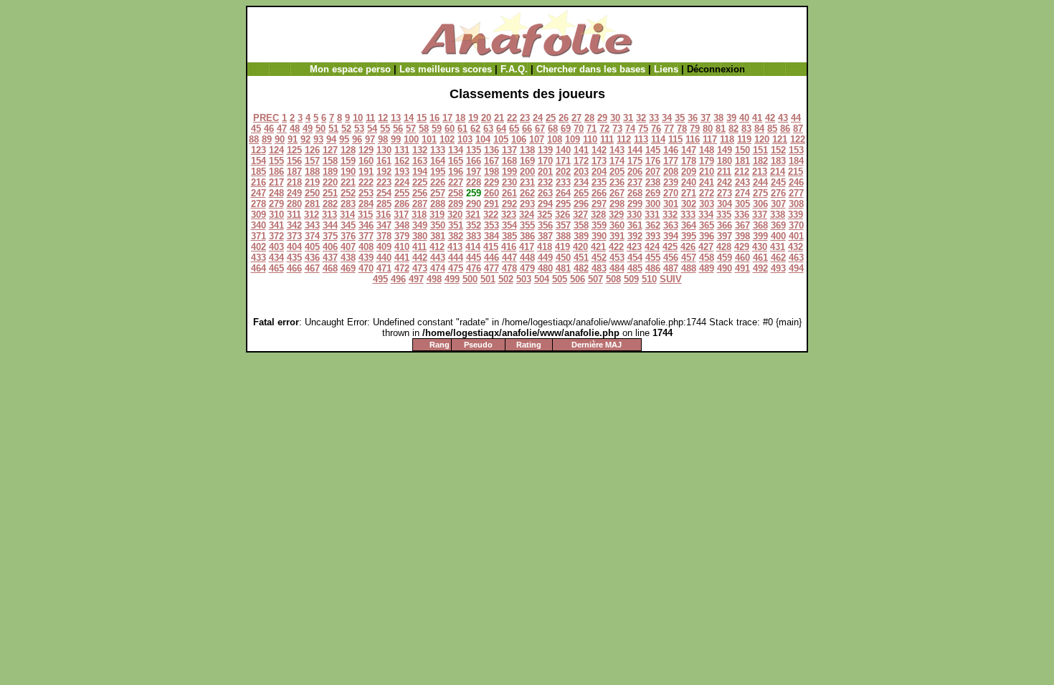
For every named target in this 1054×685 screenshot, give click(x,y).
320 (454, 214)
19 (473, 117)
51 (333, 128)
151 (760, 150)
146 (670, 150)
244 (760, 182)
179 (706, 160)
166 (473, 160)
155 (276, 160)
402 (258, 246)
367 (742, 225)
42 (770, 117)
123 (258, 150)
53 (359, 128)
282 (330, 203)
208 (670, 171)
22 (512, 117)
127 (330, 150)
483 (599, 268)
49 (308, 128)
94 (331, 139)
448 (527, 257)
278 (258, 203)
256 (419, 193)
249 (294, 193)
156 (294, 160)
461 (760, 257)
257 (437, 193)
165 (455, 160)
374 (312, 236)
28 (589, 117)
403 (276, 246)
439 (366, 257)
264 (563, 193)
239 (670, 182)
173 (599, 160)
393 (652, 236)
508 (613, 279)
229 (491, 182)
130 (383, 150)
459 (724, 257)
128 (348, 150)
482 (581, 268)
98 (383, 139)
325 (544, 214)
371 (258, 236)
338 (777, 214)
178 (688, 160)
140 (563, 150)
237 (634, 182)
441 (401, 257)
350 (437, 225)
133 (437, 150)
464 (258, 268)
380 (419, 236)
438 (348, 257)
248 (276, 193)
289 (455, 203)
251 (330, 193)
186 (276, 171)
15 (422, 117)
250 (312, 193)
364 (688, 225)
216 (258, 182)
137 (509, 150)
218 (294, 182)
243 (742, 182)
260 (491, 193)
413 (454, 246)
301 (670, 203)
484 (617, 268)
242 (724, 182)
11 (370, 117)
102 (447, 139)
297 (599, 203)
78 (682, 128)
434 (276, 257)
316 (383, 214)
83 (746, 128)
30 (615, 117)
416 (508, 246)
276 (778, 193)
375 (330, 236)
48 (295, 128)
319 (437, 214)
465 (276, 268)
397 (724, 236)
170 (545, 160)
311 (294, 214)
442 (419, 257)
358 (581, 225)
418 (544, 246)
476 (473, 268)
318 (419, 214)
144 (634, 150)
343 (312, 225)
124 (276, 150)
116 (692, 139)
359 (599, 225)
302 (688, 203)
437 (330, 257)
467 (312, 268)
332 (670, 214)
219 (312, 182)
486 (652, 268)
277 (796, 193)
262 (527, 193)
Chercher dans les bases (590, 69)
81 (721, 128)
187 (294, 171)
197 (473, 171)
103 (465, 139)
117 (710, 139)
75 (643, 128)
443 (437, 257)
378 (383, 236)
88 (254, 139)
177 (670, 160)
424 (652, 246)
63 (488, 128)
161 (383, 160)
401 (796, 236)
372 (276, 236)
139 (545, 150)
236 (617, 182)
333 (687, 214)
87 (798, 128)
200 (527, 171)
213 (759, 171)
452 (599, 257)
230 (509, 182)
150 (742, 150)
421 (598, 246)
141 (581, 150)
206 (634, 171)
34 (667, 117)
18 (460, 117)
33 (654, 117)
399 (760, 236)
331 (652, 214)
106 (518, 139)
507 (595, 279)
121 (779, 139)
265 (581, 193)
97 (370, 139)
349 (419, 225)
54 (372, 128)
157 (312, 160)
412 (437, 246)
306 (760, 203)
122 (797, 139)
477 (491, 268)
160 (366, 160)
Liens (666, 69)
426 (687, 246)
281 (312, 203)
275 (760, 193)
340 (258, 225)
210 (706, 171)
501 (487, 279)
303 (706, 203)
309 (258, 214)
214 (777, 171)
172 (581, 160)
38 (718, 117)
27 (576, 117)
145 (652, 150)
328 (598, 214)
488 (688, 268)
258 (455, 193)
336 (741, 214)
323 (508, 214)
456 (670, 257)
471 (383, 268)
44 (796, 117)
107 (536, 139)
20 (486, 117)
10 (358, 117)
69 (566, 128)
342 (294, 225)
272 (706, 193)
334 (705, 214)
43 (783, 117)
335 (723, 214)
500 (470, 279)
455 (652, 257)
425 (670, 246)
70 (579, 128)
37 (706, 117)
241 (706, 182)
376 (348, 236)
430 (759, 246)
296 (581, 203)
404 (294, 246)
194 (419, 171)
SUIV (671, 279)
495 (380, 279)
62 (475, 128)
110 (590, 139)
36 (693, 117)
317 (401, 214)
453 (617, 257)
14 (409, 117)
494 (796, 268)
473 (419, 268)
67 (540, 128)
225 (419, 182)
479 (527, 268)
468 (330, 268)
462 (778, 257)
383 (473, 236)
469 (348, 268)
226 (437, 182)
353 (491, 225)
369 (778, 225)
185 (258, 171)
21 (499, 117)
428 (723, 246)
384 (491, 236)
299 (634, 203)
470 (366, 268)
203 (581, 171)
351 (455, 225)
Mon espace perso (350, 69)
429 (741, 246)
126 (312, 150)
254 (383, 193)
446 (491, 257)
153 (796, 150)
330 (634, 214)
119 (744, 139)
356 (545, 225)
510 (649, 279)
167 (491, 160)
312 (311, 214)
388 (563, 236)
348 (401, 225)
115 (675, 139)
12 (383, 117)
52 (346, 128)
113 (641, 139)
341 (276, 225)
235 (599, 182)
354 (509, 225)
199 (509, 171)
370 (796, 225)
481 (563, 268)
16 (434, 117)
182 (760, 160)
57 (411, 128)
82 (733, 128)
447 (509, 257)
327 (580, 214)
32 (641, 117)
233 (563, 182)
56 (398, 128)
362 (652, 225)
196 (455, 171)
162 (401, 160)
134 (455, 150)
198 (491, 171)
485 (634, 268)
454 (634, 257)
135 (473, 150)
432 (795, 246)
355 (527, 225)
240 (688, 182)
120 (761, 139)
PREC (266, 117)
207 (652, 171)
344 (330, 225)
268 (634, 193)
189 (330, 171)
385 (509, 236)
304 (724, 203)
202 (563, 171)
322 (490, 214)
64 (501, 128)
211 (724, 171)
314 (347, 214)
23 (525, 117)
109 (572, 139)
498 (434, 279)
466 (294, 268)
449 (545, 257)
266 (599, 193)
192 (383, 171)
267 (617, 193)
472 (401, 268)
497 (416, 279)
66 (527, 128)
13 (396, 117)
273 (724, 193)
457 (688, 257)
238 (652, 182)
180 (724, 160)
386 (527, 236)
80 (708, 128)
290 (473, 203)
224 (401, 182)
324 (526, 214)
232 (545, 182)
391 (617, 236)
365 (706, 225)
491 (742, 268)
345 (348, 225)
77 (669, 128)
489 (706, 268)
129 (366, 150)
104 (482, 139)
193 (401, 171)
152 (778, 150)
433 (258, 257)
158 (330, 160)
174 (617, 160)
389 (581, 236)
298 (617, 203)
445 (473, 257)
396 (706, 236)
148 (706, 150)
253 (366, 193)
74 (630, 128)
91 (293, 139)
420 (580, 246)
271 (688, 193)
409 (383, 246)
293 (527, 203)
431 (777, 246)
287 (419, 203)
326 (562, 214)
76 (656, 128)
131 (401, 150)
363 (670, 225)
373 (294, 236)
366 (724, 225)
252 (348, 193)
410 (401, 246)
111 (607, 139)
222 (366, 182)
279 (276, 203)
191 (366, 171)
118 (727, 139)
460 (742, 257)
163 (419, 160)
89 (267, 139)
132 (419, 150)
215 (795, 171)
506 (577, 279)
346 (366, 225)
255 (401, 193)
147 (688, 150)
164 (437, 160)
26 (564, 117)
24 (538, 117)
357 (563, 225)
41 (757, 117)
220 (330, 182)
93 (318, 139)
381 (437, 236)
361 (634, 225)
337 (759, 214)
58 (424, 128)
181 (742, 160)
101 (429, 139)
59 (437, 128)
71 (592, 128)
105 (500, 139)
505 (559, 279)
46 (269, 128)
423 (634, 246)
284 (366, 203)
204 (599, 171)
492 (760, 268)
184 (796, 160)
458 (706, 257)
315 (365, 214)
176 (652, 160)
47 (282, 128)
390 (599, 236)
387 (545, 236)
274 (742, 193)
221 (348, 182)
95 (344, 139)
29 (602, 117)
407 (348, 246)
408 (366, 246)
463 (796, 257)
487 (670, 268)
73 (617, 128)
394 (670, 236)
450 (563, 257)
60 (450, 128)
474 (437, 268)
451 (581, 257)
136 (491, 150)
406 (330, 246)
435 (294, 257)
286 (401, 203)
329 (616, 214)
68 (553, 128)
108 (554, 139)
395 (688, 236)
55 (385, 128)
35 (680, 117)
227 (455, 182)
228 (473, 182)
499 (452, 279)
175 (634, 160)
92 (305, 139)
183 (778, 160)
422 (616, 246)
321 (472, 214)
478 (509, 268)
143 (617, 150)
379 (401, 236)
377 (366, 236)
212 (741, 171)
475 (455, 268)
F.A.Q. (514, 69)
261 (509, 193)
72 (604, 128)
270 (670, 193)
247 (258, 193)
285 (383, 203)
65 (514, 128)
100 (411, 139)
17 (447, 117)
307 (778, 203)
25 (551, 117)
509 (631, 279)
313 (329, 214)
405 (312, 246)
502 (505, 279)
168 (509, 160)
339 (795, 214)
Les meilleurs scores (445, 69)
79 (695, 128)
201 (545, 171)
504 (541, 279)
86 (785, 128)
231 (527, 182)
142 (599, 150)
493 (778, 268)
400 (778, 236)
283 (348, 203)
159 (348, 160)
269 (652, 193)
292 (509, 203)
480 (545, 268)
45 (256, 128)
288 (437, 203)
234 (581, 182)
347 (383, 225)
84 (759, 128)
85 (772, 128)
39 (731, 117)
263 (545, 193)
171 (563, 160)
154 (258, 160)
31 (628, 117)
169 (527, 160)
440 (383, 257)
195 (437, 171)
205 (617, 171)
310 (276, 214)
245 (778, 182)
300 (652, 203)
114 (658, 139)
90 (280, 139)
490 (724, 268)
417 (526, 246)
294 (545, 203)
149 (724, 150)
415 (490, 246)
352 (473, 225)
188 (312, 171)
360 (617, 225)
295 (563, 203)
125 (294, 150)
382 (455, 236)
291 (491, 203)
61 (462, 128)
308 (796, 203)
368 (760, 225)
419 (562, 246)
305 (742, 203)
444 (455, 257)
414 (472, 246)
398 (742, 236)
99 (396, 139)
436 (312, 257)
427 (705, 246)
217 (276, 182)
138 (527, 150)
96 (357, 139)
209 (688, 171)
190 (348, 171)
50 (320, 128)
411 (419, 246)
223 (383, 182)
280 (294, 203)
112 (624, 139)
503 (523, 279)
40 (744, 117)
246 (796, 182)
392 (634, 236)
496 (398, 279)
